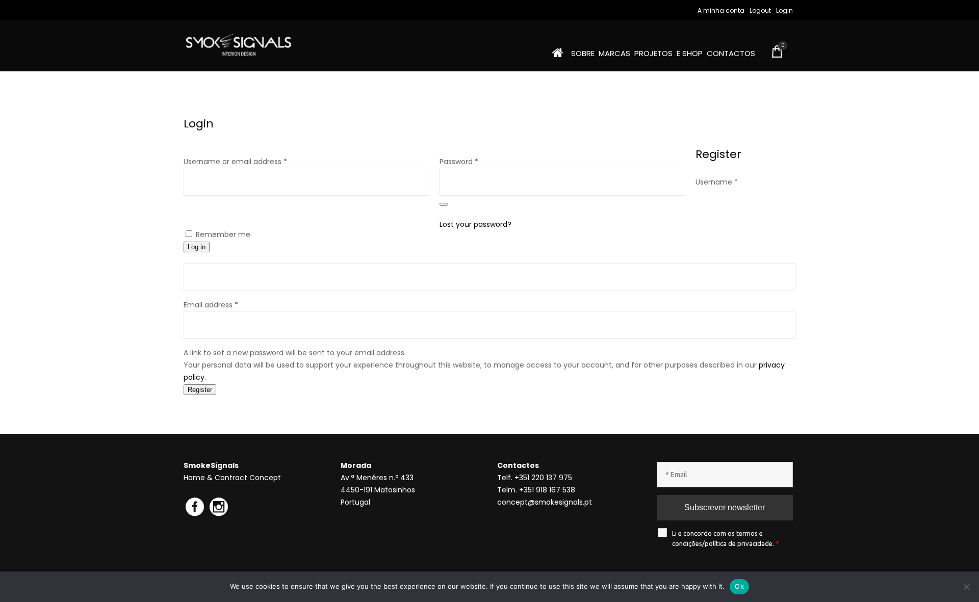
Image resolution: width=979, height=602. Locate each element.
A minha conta (721, 10)
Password (474, 161)
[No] (966, 587)
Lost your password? (475, 224)
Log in (196, 247)
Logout (760, 10)
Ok (739, 586)
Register (200, 390)
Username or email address (251, 161)
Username (716, 182)
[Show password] (444, 204)
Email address (211, 305)
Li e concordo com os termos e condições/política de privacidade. (725, 538)
